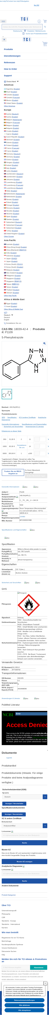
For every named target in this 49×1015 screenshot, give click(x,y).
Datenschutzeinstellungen (24, 1000)
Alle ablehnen (24, 1005)
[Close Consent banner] (45, 983)
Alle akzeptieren (24, 1010)
